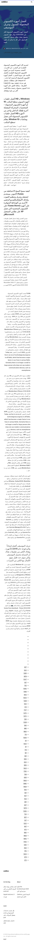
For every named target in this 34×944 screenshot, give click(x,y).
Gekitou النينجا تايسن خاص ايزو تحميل (23, 895)
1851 (25, 832)
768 (25, 774)
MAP (4, 939)
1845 (25, 839)
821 (25, 793)
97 (26, 747)
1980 (25, 783)
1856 (25, 731)
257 (25, 820)
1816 (25, 765)
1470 (25, 713)
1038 (25, 722)
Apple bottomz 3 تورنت (8, 895)
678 (25, 857)
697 (25, 805)
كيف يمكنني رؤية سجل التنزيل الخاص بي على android (10, 889)
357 (25, 682)
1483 (25, 691)
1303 (25, 854)
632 (25, 790)
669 (25, 777)
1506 (25, 738)
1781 (25, 719)
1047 (25, 679)
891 (25, 802)
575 (25, 860)
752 (25, 685)
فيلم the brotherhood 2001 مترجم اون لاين (23, 889)
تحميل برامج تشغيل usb (8, 922)
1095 (25, 811)
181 (26, 753)
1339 (25, 673)
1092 (25, 688)
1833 (25, 836)
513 (25, 707)
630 (25, 845)
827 (25, 667)
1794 (25, 842)
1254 (25, 744)
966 (25, 759)
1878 (25, 676)
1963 (25, 780)
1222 (25, 823)
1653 (25, 768)
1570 (25, 716)
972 (25, 829)
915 (25, 851)
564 (25, 670)
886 (25, 728)
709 (25, 799)
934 (25, 704)
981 (25, 756)
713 (26, 734)
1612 (25, 695)
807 (25, 826)
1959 (25, 787)
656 (25, 848)
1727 (25, 710)
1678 (25, 808)
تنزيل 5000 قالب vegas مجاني (13, 52)
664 (25, 762)
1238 (25, 701)
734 (25, 814)
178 (26, 750)
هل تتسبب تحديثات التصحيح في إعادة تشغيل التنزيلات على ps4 (9, 914)
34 (26, 741)
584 (25, 725)
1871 (25, 817)
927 (25, 796)
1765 (25, 771)
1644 (25, 698)
